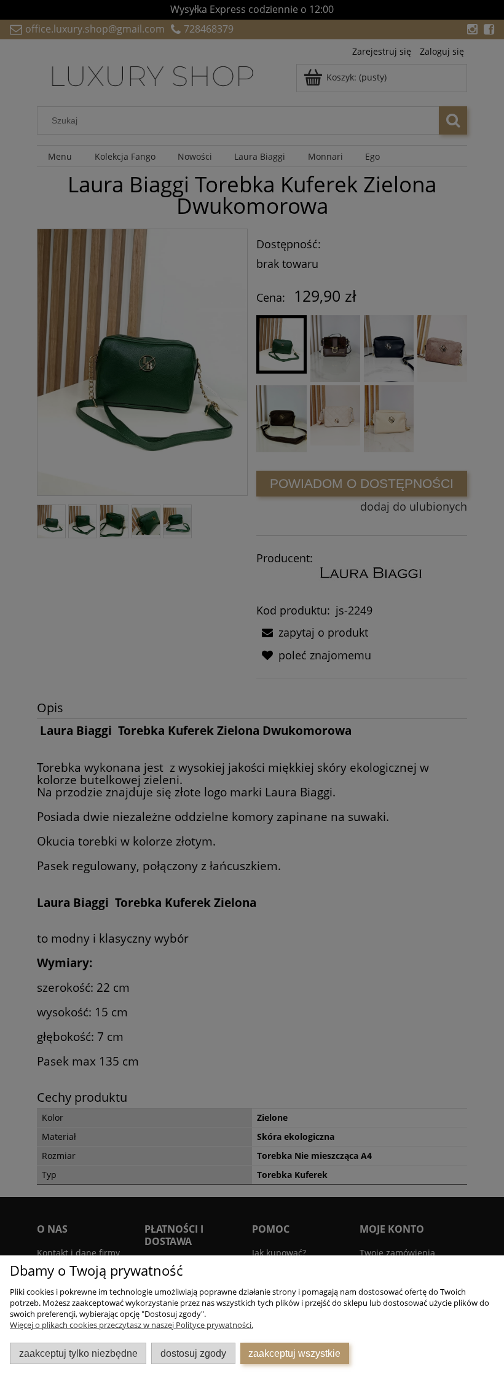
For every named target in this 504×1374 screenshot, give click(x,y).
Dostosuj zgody (193, 1353)
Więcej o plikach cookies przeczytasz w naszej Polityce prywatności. (131, 1324)
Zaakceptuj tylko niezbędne (78, 1353)
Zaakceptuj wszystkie (294, 1353)
